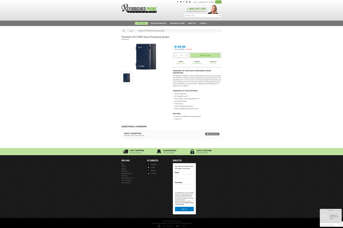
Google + (152, 170)
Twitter (151, 167)
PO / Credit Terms (126, 180)
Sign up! (184, 209)
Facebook (152, 164)
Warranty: (197, 62)
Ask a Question (213, 134)
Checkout (218, 2)
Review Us (124, 176)
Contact (203, 23)
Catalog (131, 31)
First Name (178, 182)
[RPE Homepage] (124, 30)
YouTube (152, 173)
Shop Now (141, 23)
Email (177, 172)
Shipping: (181, 62)
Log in (195, 2)
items (212, 2)
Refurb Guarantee (158, 23)
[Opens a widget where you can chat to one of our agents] (330, 217)
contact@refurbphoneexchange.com (196, 11)
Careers (123, 166)
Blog (122, 164)
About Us (192, 23)
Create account (203, 2)
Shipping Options (177, 23)
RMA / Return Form (127, 178)
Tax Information (125, 183)
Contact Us (124, 171)
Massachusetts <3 (126, 173)
